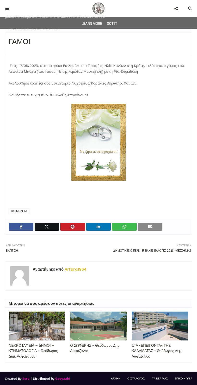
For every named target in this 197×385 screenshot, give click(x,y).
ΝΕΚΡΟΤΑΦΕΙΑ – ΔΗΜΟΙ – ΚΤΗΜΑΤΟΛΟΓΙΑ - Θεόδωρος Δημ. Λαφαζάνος (33, 351)
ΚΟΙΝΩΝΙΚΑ (19, 211)
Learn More (92, 24)
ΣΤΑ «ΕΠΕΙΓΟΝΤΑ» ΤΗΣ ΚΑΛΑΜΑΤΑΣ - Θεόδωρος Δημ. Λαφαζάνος (157, 351)
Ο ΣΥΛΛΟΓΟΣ (136, 378)
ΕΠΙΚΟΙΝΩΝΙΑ (183, 378)
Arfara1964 (75, 269)
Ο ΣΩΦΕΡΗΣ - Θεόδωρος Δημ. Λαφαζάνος (95, 348)
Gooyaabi (62, 378)
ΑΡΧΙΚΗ (115, 378)
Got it (112, 24)
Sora (26, 378)
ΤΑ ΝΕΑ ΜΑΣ (160, 378)
